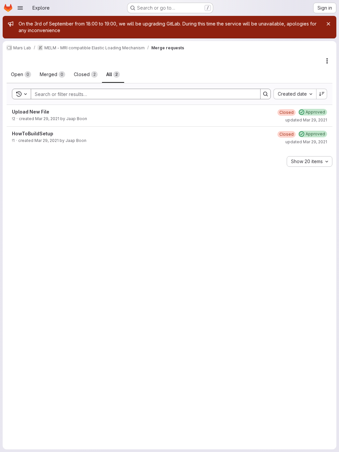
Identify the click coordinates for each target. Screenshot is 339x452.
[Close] (328, 24)
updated (306, 119)
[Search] (265, 94)
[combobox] (294, 94)
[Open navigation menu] (20, 8)
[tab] (21, 74)
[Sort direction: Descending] (321, 94)
